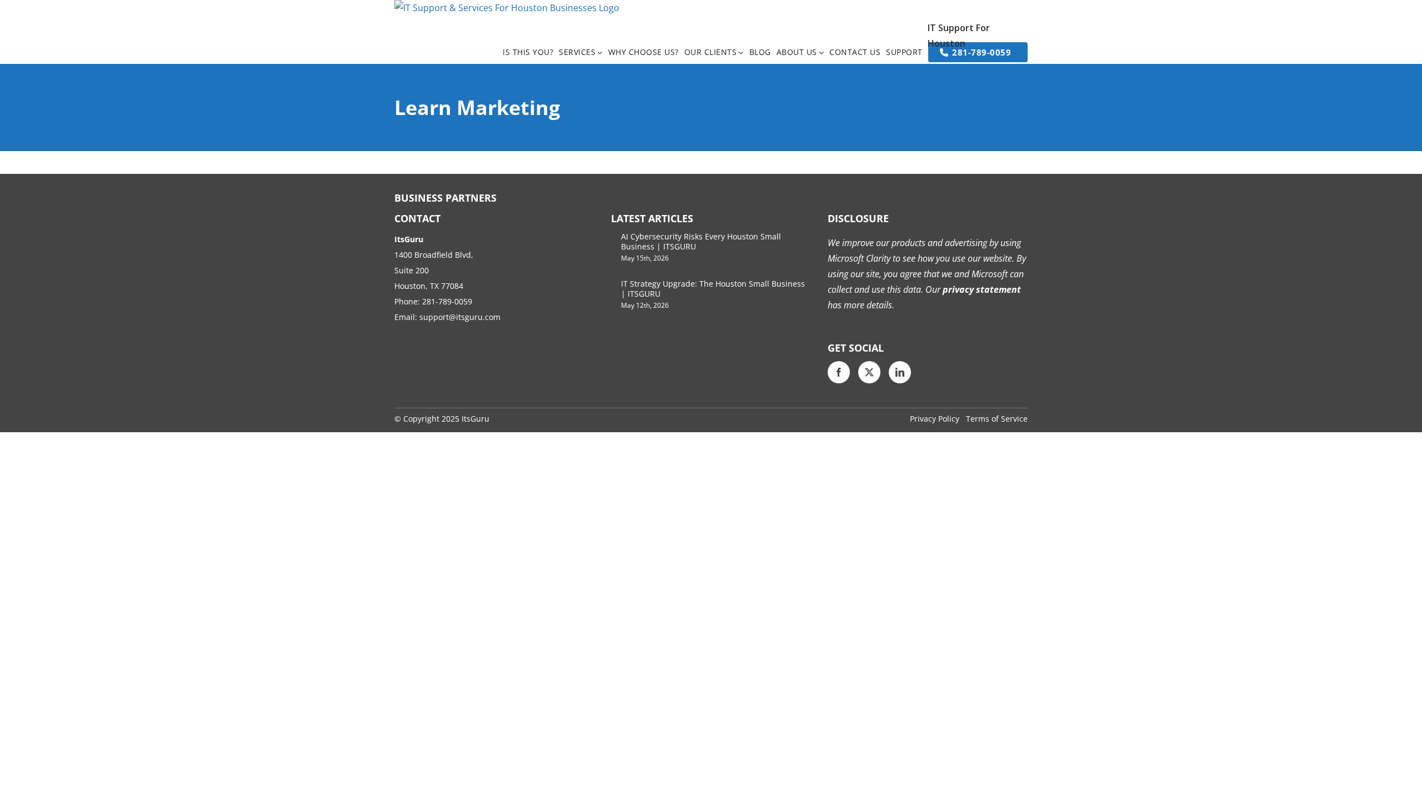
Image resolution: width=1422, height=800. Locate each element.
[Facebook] (839, 372)
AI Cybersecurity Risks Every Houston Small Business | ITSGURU (701, 241)
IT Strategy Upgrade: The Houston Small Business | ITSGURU (713, 288)
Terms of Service (997, 418)
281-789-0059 (447, 301)
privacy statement (980, 289)
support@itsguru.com (459, 317)
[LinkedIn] (900, 372)
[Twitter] (869, 372)
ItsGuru (475, 418)
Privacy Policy (934, 418)
